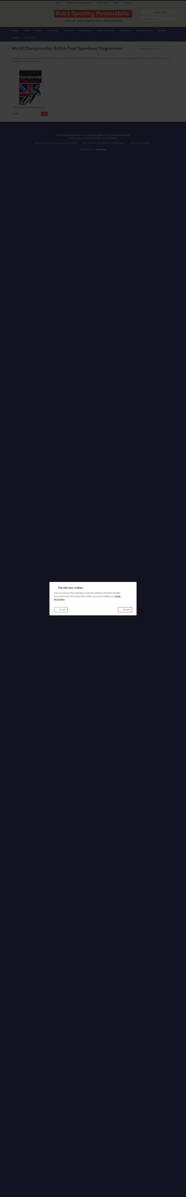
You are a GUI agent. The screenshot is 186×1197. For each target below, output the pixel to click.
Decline (126, 609)
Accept (62, 609)
